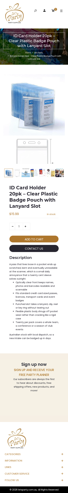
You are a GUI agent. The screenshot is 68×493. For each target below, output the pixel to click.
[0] (53, 11)
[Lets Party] (14, 14)
